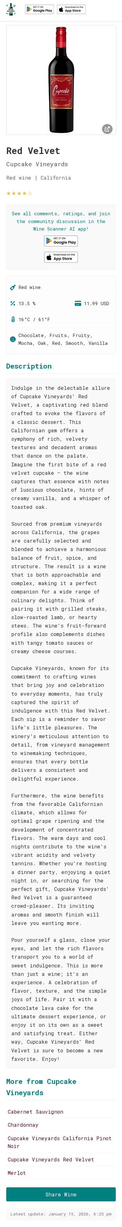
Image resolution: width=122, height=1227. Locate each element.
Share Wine (61, 1194)
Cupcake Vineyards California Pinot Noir (60, 1142)
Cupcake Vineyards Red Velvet (51, 1159)
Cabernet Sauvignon (35, 1111)
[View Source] (107, 129)
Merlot (17, 1173)
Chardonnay (23, 1124)
